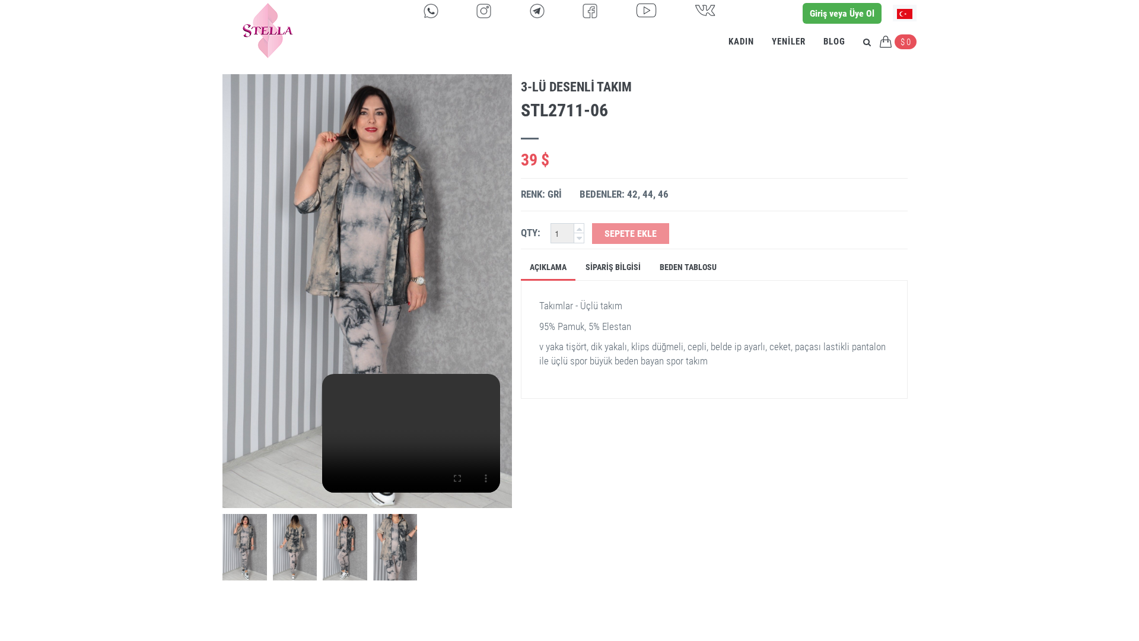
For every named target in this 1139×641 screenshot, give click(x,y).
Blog (834, 41)
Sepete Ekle (631, 233)
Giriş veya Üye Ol (842, 13)
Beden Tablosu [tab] (688, 267)
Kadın (741, 41)
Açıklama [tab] (548, 267)
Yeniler (789, 41)
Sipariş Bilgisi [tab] (613, 267)
